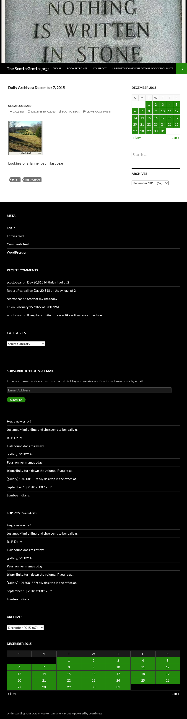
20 (135, 124)
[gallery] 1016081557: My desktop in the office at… (42, 479)
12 (176, 111)
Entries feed (15, 236)
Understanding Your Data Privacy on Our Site (142, 68)
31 (163, 131)
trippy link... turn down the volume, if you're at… (40, 470)
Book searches (77, 68)
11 (169, 111)
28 (142, 131)
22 (149, 124)
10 (163, 111)
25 (169, 124)
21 (142, 124)
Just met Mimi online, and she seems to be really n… (43, 429)
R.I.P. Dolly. (14, 438)
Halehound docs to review (25, 446)
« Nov (137, 137)
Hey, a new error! (19, 421)
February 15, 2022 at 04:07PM (37, 307)
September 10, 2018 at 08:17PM (29, 487)
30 (156, 131)
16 (156, 118)
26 (176, 124)
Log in (11, 228)
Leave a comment (99, 111)
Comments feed (18, 244)
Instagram (32, 179)
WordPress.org (17, 252)
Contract (99, 68)
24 (163, 124)
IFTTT (15, 179)
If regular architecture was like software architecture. (64, 315)
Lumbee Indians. (18, 495)
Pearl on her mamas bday (24, 462)
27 (135, 131)
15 (149, 118)
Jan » (175, 137)
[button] (25, 138)
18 (169, 118)
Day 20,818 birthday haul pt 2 (48, 282)
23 (156, 124)
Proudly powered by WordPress (83, 713)
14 (142, 118)
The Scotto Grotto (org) (28, 68)
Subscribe (16, 399)
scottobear (71, 111)
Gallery (19, 111)
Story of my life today (42, 299)
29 (149, 131)
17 (163, 118)
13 (135, 118)
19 (176, 118)
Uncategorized (19, 106)
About (57, 68)
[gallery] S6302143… (21, 454)
